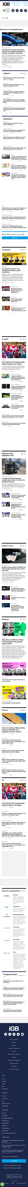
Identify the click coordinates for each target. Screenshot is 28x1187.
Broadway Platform (18, 914)
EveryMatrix (16, 906)
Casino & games (14, 1039)
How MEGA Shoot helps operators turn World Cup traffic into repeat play (18, 590)
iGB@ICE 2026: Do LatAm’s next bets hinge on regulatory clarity (18, 516)
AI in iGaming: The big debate (11, 703)
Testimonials (5, 1106)
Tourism (5, 76)
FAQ (3, 1101)
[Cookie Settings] (2, 1184)
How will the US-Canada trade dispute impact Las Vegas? (13, 363)
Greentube (16, 927)
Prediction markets (7, 146)
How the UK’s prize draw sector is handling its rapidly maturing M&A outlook (13, 424)
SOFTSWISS (16, 939)
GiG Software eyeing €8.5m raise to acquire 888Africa (13, 124)
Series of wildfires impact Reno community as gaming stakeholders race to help (19, 167)
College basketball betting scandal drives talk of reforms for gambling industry (13, 480)
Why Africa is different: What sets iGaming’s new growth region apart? (12, 642)
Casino (12, 163)
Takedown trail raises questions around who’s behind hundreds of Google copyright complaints (13, 51)
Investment (4, 738)
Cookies (12, 1183)
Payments (4, 748)
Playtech (15, 895)
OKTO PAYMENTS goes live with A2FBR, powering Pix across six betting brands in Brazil (14, 101)
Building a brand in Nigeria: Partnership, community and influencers (17, 290)
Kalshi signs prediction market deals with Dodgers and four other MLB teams (14, 148)
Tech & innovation (7, 90)
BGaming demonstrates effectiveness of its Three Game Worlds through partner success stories (13, 1003)
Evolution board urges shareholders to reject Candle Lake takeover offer (14, 208)
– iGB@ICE (20, 499)
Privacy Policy (6, 1183)
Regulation (4, 831)
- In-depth (10, 1152)
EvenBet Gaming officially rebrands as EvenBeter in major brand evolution (13, 988)
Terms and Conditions (21, 1183)
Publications (5, 1089)
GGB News (4, 1125)
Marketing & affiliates (7, 215)
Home (3, 1078)
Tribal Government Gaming (9, 1133)
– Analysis (11, 80)
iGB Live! (4, 1113)
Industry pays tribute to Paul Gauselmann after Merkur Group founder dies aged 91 (19, 158)
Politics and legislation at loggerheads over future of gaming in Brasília (14, 131)
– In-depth (11, 95)
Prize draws (4, 421)
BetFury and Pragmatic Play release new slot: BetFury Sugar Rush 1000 (13, 995)
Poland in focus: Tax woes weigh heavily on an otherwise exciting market (18, 309)
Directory (4, 1081)
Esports (14, 1042)
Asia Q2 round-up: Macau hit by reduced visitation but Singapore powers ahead (13, 416)
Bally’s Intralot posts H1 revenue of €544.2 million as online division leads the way (14, 771)
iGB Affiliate (4, 1115)
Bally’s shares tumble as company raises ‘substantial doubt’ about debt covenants (14, 761)
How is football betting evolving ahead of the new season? (17, 407)
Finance (4, 757)
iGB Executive (5, 1120)
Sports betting (6, 83)
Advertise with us (6, 1103)
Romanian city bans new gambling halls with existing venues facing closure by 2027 (14, 109)
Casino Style (5, 1130)
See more (22, 73)
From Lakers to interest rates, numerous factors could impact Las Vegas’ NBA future (13, 741)
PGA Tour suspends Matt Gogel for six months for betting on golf (13, 85)
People (12, 154)
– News (10, 67)
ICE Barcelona (5, 1123)
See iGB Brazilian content (6, 10)
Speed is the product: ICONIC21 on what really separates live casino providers (14, 138)
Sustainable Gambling (7, 476)
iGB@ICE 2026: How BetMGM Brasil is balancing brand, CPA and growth (18, 506)
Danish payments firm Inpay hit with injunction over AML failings (13, 751)
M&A (3, 206)
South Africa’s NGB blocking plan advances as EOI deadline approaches (14, 226)
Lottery (14, 1051)
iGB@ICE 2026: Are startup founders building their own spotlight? (18, 496)
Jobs (3, 1086)
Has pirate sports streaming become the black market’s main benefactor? (14, 217)
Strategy (5, 121)
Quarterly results (6, 414)
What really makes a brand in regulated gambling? (17, 300)
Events (3, 1084)
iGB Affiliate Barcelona (7, 1118)
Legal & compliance (7, 106)
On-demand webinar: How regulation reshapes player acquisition (11, 270)
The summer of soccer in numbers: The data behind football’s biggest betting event (18, 176)
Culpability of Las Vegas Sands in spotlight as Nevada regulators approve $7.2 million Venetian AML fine (14, 834)
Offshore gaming (6, 47)
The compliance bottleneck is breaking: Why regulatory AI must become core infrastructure (17, 608)
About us (4, 1096)
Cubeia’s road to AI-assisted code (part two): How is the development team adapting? (14, 93)
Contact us (4, 1098)
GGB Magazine (5, 1128)
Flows (14, 952)
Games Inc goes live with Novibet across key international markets (12, 1011)
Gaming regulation (7, 128)
